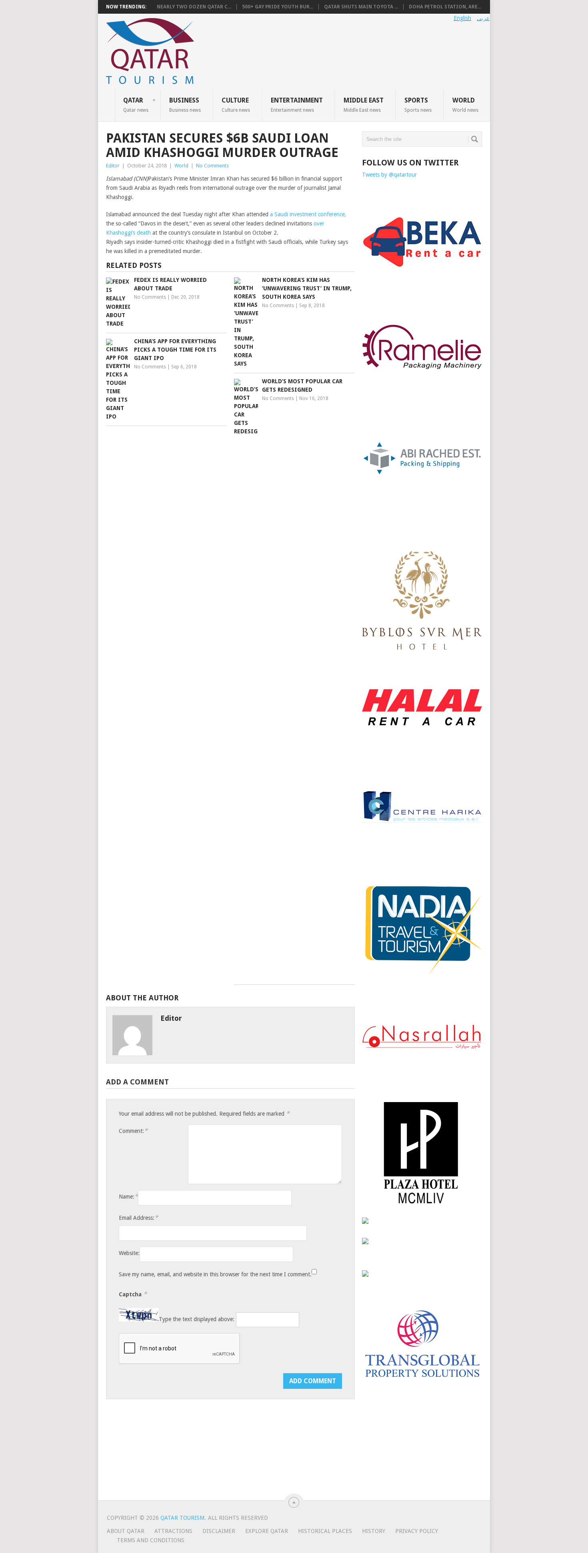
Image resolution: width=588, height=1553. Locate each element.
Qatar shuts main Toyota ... (361, 7)
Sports (418, 105)
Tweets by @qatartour (389, 174)
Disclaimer (218, 1531)
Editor (113, 166)
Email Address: (138, 1217)
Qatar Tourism (182, 1518)
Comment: (133, 1131)
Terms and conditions (150, 1540)
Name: (128, 1196)
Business (185, 105)
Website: (129, 1253)
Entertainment (297, 105)
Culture (236, 105)
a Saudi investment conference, (308, 214)
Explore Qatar (266, 1531)
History (373, 1531)
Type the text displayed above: (196, 1319)
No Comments (212, 166)
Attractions (173, 1531)
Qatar (135, 105)
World (465, 105)
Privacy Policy (416, 1531)
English (462, 18)
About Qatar (125, 1531)
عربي (483, 18)
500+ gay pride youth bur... (277, 7)
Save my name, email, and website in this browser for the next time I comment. (215, 1274)
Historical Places (325, 1531)
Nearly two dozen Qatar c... (194, 7)
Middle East (364, 105)
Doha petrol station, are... (445, 7)
